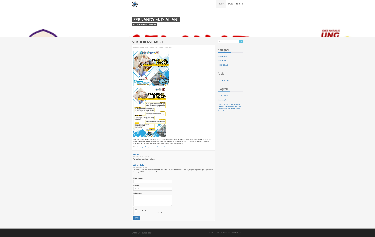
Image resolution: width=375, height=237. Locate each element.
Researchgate (222, 100)
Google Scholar (223, 96)
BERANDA (221, 4)
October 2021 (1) (223, 80)
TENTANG (239, 4)
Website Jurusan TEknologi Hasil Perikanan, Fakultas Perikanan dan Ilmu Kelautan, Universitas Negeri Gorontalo (229, 107)
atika (137, 154)
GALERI (230, 4)
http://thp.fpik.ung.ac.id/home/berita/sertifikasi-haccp (155, 147)
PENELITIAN (222, 61)
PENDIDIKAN (222, 56)
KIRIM (137, 218)
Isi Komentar (137, 193)
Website (136, 185)
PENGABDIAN (223, 65)
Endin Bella (139, 165)
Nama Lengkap (138, 178)
